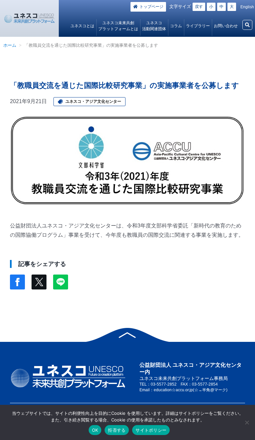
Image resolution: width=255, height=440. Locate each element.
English (247, 7)
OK (95, 430)
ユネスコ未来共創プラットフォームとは (118, 26)
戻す (199, 6)
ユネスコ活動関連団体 (154, 26)
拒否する (117, 430)
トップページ (151, 6)
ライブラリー (198, 26)
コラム (176, 26)
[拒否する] (246, 422)
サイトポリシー (150, 430)
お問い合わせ (226, 26)
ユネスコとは (82, 26)
